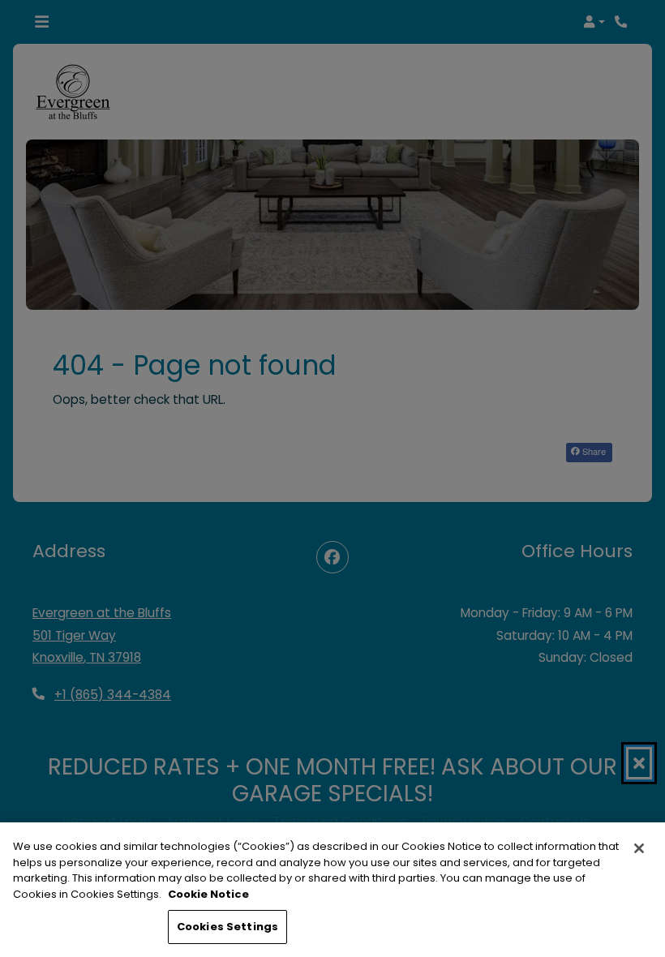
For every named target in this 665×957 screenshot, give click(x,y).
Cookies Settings (227, 926)
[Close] (639, 848)
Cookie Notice (208, 894)
